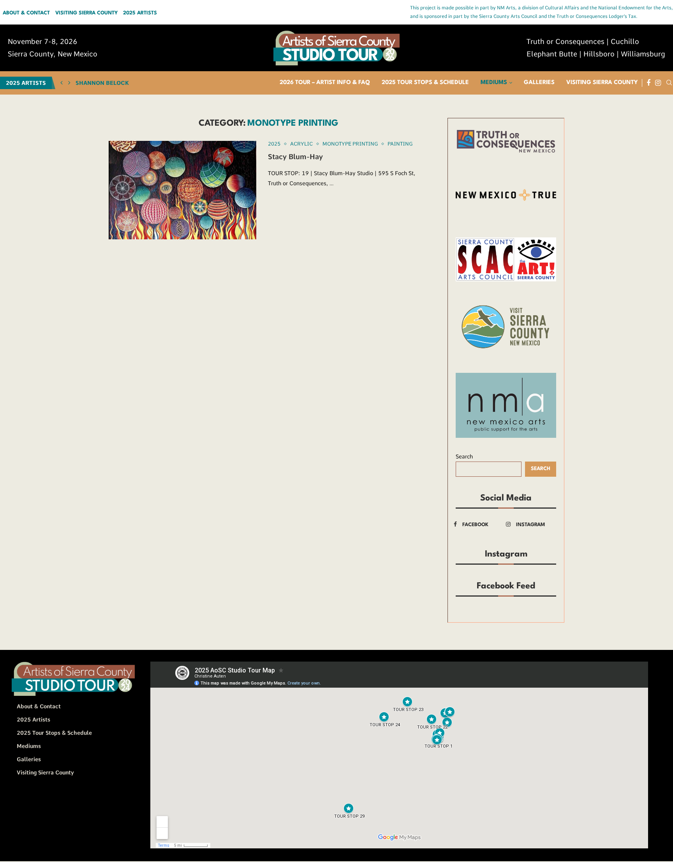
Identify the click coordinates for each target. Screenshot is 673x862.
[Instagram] (658, 83)
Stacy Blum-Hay (295, 157)
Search (464, 456)
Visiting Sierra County (86, 13)
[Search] (669, 83)
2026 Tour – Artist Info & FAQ (325, 83)
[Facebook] (648, 83)
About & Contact (26, 13)
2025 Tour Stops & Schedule (425, 83)
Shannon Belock (102, 83)
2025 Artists (140, 13)
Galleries (539, 83)
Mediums (494, 83)
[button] (61, 83)
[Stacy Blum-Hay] (182, 190)
